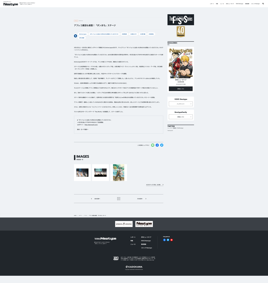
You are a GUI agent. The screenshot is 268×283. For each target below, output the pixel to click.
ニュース (222, 3)
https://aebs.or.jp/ (150, 260)
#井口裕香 (81, 38)
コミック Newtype (255, 3)
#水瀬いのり (133, 34)
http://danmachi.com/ (91, 125)
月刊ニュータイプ (230, 3)
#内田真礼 (151, 34)
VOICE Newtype (239, 3)
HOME (75, 215)
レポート (212, 3)
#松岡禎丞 (124, 34)
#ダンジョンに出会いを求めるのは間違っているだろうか (104, 34)
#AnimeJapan (82, 34)
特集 (217, 3)
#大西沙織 (142, 34)
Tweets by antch (170, 130)
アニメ (85, 215)
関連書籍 (247, 3)
